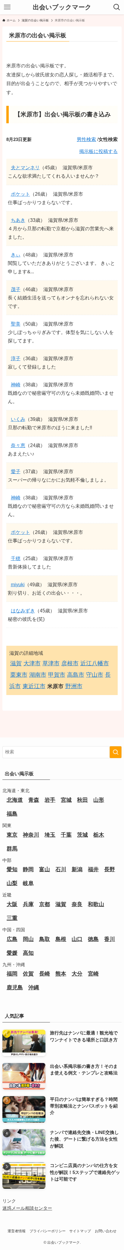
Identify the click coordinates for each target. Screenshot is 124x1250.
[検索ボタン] (117, 7)
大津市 (32, 663)
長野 (109, 869)
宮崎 (93, 974)
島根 (60, 939)
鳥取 (44, 939)
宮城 (66, 800)
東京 (12, 835)
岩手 (50, 800)
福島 (12, 814)
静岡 (28, 869)
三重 (12, 918)
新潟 (77, 869)
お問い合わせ (105, 1231)
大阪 (12, 904)
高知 (28, 953)
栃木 (98, 835)
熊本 (60, 974)
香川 (109, 939)
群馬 (12, 849)
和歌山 (96, 904)
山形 (98, 800)
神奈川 (31, 835)
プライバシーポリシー (47, 1231)
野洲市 (73, 686)
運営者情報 (17, 1231)
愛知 (12, 869)
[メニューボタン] (7, 7)
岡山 (28, 939)
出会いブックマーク (62, 7)
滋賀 (16, 663)
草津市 (51, 663)
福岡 (12, 974)
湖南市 (37, 675)
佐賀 (28, 974)
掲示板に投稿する (98, 151)
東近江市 (34, 686)
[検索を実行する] (116, 752)
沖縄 (33, 988)
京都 (44, 904)
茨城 (82, 835)
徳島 (93, 939)
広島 (12, 939)
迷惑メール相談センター (27, 1208)
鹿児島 (15, 988)
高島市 (75, 675)
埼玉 (50, 835)
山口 (77, 939)
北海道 (15, 800)
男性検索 (86, 139)
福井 (93, 869)
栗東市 (18, 675)
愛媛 (12, 953)
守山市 (94, 675)
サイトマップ (80, 1231)
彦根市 (70, 663)
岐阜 (28, 883)
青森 (33, 800)
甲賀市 (56, 675)
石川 (60, 869)
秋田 (82, 800)
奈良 (77, 904)
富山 (44, 869)
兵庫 (28, 904)
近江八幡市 (94, 663)
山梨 (12, 883)
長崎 (44, 974)
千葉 (66, 835)
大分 (77, 974)
